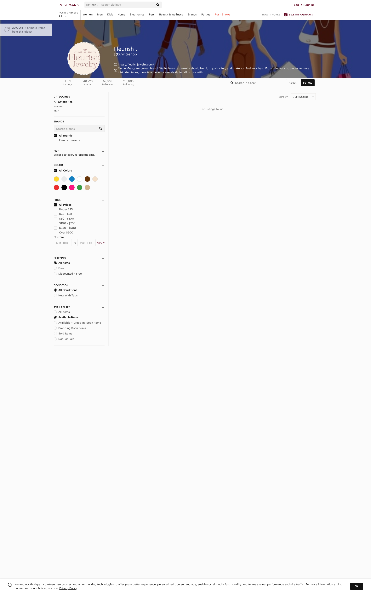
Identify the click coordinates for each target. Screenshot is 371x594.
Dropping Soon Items (72, 328)
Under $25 (66, 209)
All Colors (65, 170)
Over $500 (66, 232)
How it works (271, 14)
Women (88, 14)
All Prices (65, 204)
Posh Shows (222, 14)
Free (61, 268)
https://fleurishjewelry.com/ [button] (136, 64)
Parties (205, 14)
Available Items (68, 317)
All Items (64, 263)
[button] (93, 5)
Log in (298, 5)
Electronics (137, 14)
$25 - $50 (65, 214)
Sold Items (65, 333)
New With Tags (68, 295)
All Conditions (67, 290)
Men (100, 14)
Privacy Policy (68, 588)
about (292, 82)
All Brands (65, 135)
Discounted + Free (70, 273)
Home (121, 14)
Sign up (310, 5)
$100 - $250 (67, 223)
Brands (192, 14)
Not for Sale (66, 339)
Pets (152, 14)
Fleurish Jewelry (69, 140)
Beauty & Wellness (171, 14)
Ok (356, 586)
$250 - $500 (67, 228)
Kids (110, 14)
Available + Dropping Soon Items (79, 322)
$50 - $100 (66, 218)
